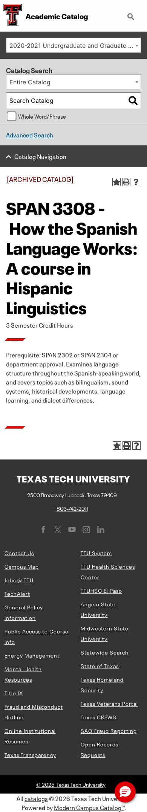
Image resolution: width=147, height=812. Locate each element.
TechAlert (17, 593)
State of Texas (100, 665)
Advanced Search (29, 134)
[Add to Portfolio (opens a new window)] (116, 182)
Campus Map (22, 566)
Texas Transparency (30, 754)
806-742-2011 (72, 508)
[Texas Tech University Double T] (11, 15)
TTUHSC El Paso (101, 590)
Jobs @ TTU (19, 579)
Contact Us (19, 552)
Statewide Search (105, 652)
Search (131, 13)
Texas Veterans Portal (109, 703)
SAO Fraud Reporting (109, 730)
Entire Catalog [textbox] (30, 82)
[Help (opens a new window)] (136, 182)
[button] (125, 792)
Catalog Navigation (40, 155)
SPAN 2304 (96, 354)
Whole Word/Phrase (42, 116)
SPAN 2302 (57, 354)
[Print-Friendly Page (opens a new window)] (126, 182)
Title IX (14, 692)
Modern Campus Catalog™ (89, 807)
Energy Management (32, 655)
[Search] (133, 100)
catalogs (36, 798)
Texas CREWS (98, 716)
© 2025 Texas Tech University (71, 784)
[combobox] (73, 45)
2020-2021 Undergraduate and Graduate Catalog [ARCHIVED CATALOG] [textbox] (75, 45)
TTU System (96, 552)
